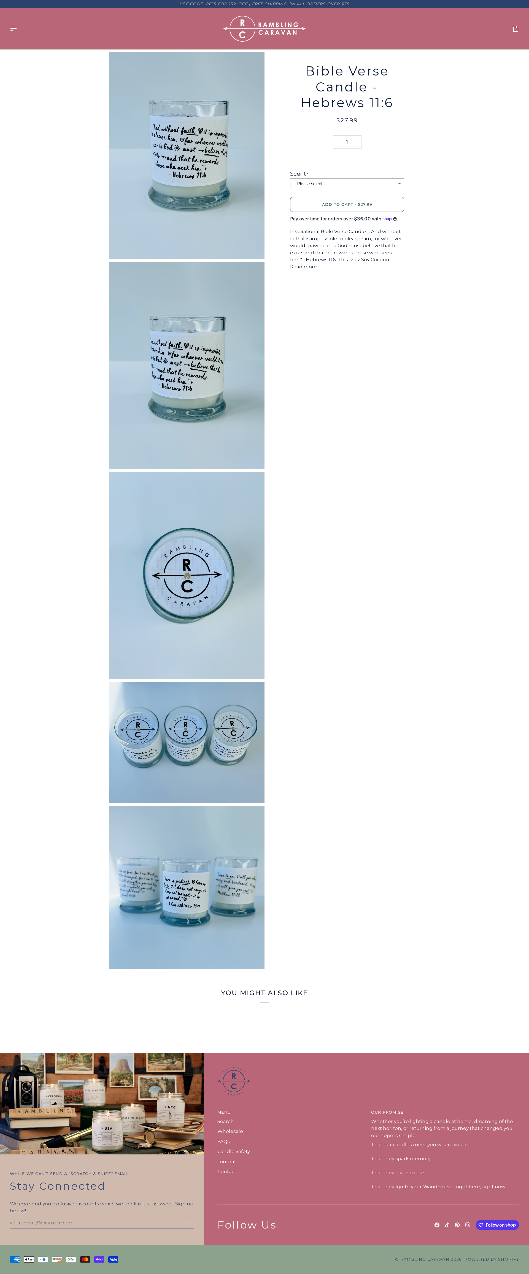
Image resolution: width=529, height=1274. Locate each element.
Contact (226, 1171)
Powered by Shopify (491, 1259)
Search (225, 1121)
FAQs (223, 1141)
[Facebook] (436, 1224)
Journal (226, 1161)
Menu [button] (224, 1112)
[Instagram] (467, 1224)
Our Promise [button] (387, 1112)
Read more (303, 266)
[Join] (189, 1222)
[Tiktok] (447, 1224)
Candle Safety (233, 1151)
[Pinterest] (457, 1224)
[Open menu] (18, 28)
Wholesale (230, 1131)
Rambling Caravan (424, 1259)
